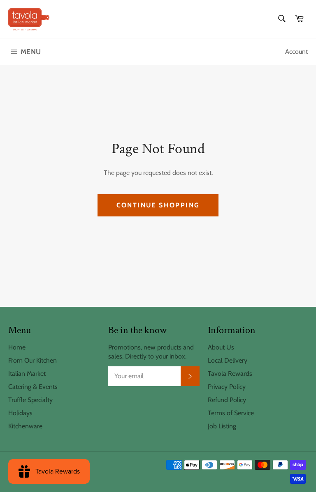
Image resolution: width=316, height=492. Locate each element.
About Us (221, 347)
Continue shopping (158, 205)
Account (296, 51)
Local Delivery (227, 360)
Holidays (20, 413)
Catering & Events (33, 387)
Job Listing (222, 426)
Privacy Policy (227, 387)
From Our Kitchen (32, 360)
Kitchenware (25, 426)
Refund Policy (227, 400)
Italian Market (27, 373)
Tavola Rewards (230, 373)
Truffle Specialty (30, 400)
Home (17, 347)
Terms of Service (231, 413)
